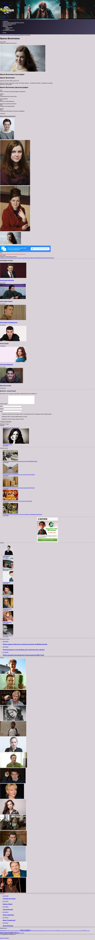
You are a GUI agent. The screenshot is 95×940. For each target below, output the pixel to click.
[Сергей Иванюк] (8, 594)
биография (3, 254)
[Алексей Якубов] (13, 782)
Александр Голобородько (8, 322)
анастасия (12, 930)
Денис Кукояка (6, 582)
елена (49, 930)
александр (3, 930)
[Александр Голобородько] (13, 319)
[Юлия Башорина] (8, 621)
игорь (51, 930)
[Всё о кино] (7, 14)
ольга (78, 930)
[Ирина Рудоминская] (13, 861)
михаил (66, 930)
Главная (2, 35)
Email (2, 408)
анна (19, 930)
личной (57, 930)
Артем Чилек (4, 343)
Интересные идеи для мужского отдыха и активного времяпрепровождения (22, 514)
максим (60, 930)
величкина (8, 254)
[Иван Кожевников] (13, 892)
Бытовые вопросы (9, 30)
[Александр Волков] (13, 845)
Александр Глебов (6, 301)
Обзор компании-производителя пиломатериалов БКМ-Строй (19, 487)
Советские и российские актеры (13, 22)
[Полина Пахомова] (13, 814)
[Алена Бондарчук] (12, 798)
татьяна (87, 930)
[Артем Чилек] (13, 340)
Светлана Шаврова (6, 364)
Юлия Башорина (7, 622)
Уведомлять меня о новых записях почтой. (13, 419)
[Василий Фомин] (13, 736)
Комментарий (4, 403)
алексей (8, 930)
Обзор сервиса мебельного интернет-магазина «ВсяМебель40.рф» (20, 461)
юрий (23, 933)
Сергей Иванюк (7, 595)
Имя (1, 406)
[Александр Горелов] (8, 634)
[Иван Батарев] (8, 554)
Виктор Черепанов (7, 569)
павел (81, 930)
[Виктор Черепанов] (8, 568)
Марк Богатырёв (5, 385)
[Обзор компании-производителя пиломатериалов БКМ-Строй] (10, 486)
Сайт (1, 411)
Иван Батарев (6, 556)
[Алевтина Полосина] (13, 751)
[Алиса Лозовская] (13, 720)
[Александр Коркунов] (13, 277)
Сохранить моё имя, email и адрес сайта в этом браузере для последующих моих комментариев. (27, 414)
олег (76, 930)
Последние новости (9, 24)
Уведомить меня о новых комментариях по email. (14, 416)
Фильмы (5, 26)
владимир (33, 930)
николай (73, 930)
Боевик (7, 29)
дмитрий (37, 930)
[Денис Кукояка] (8, 581)
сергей (84, 930)
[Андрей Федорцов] (13, 876)
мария (63, 930)
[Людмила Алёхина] (13, 689)
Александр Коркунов (7, 280)
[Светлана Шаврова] (13, 361)
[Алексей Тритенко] (13, 704)
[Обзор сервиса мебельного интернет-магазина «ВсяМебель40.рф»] (10, 460)
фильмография (19, 254)
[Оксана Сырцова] (8, 607)
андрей (16, 930)
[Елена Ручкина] (13, 829)
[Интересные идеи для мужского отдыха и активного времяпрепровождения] (10, 513)
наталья (70, 930)
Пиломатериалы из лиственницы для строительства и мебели (19, 474)
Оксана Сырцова (7, 609)
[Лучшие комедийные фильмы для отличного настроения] (10, 499)
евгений (41, 930)
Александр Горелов (8, 635)
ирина (13, 254)
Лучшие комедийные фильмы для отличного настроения (17, 501)
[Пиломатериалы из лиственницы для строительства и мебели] (10, 473)
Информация (9, 27)
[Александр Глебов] (13, 298)
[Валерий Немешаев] (13, 767)
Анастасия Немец (7, 444)
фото (24, 254)
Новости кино (7, 25)
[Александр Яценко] (13, 673)
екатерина (45, 930)
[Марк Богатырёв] (11, 382)
